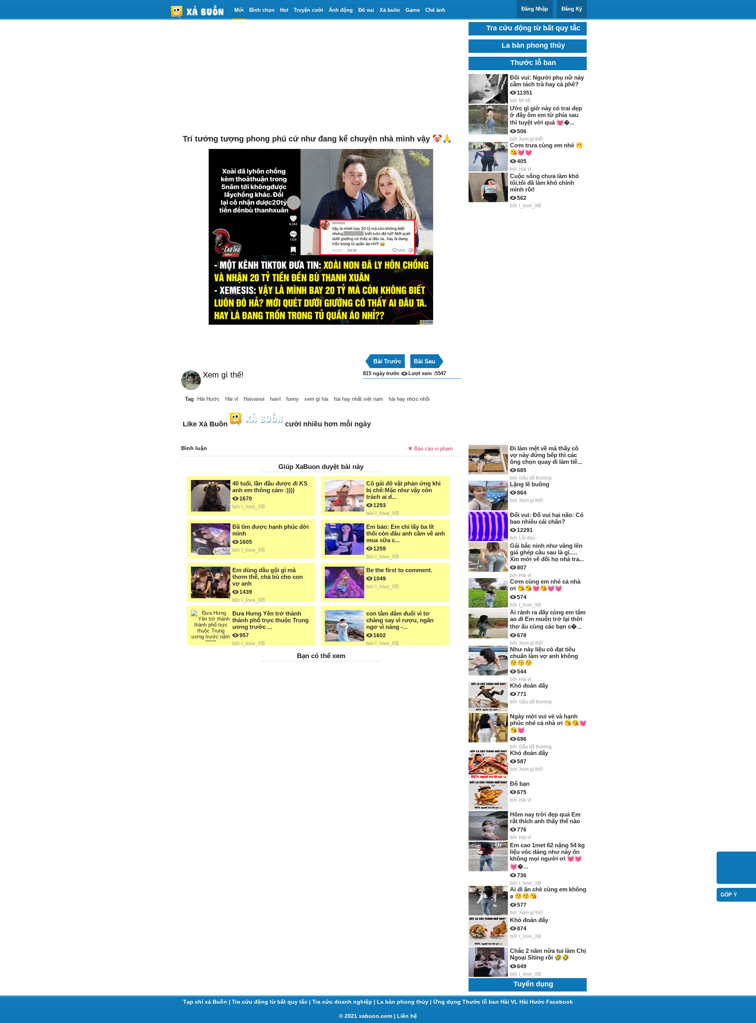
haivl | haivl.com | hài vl (200, 12)
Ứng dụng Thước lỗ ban (466, 1002)
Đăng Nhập (534, 9)
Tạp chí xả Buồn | (207, 1002)
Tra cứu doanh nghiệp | (344, 1002)
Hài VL (509, 1002)
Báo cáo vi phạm (433, 449)
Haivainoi (254, 399)
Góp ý (729, 895)
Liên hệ (407, 1016)
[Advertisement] (321, 77)
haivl (275, 399)
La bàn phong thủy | (405, 1002)
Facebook (559, 1002)
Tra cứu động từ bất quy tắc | (272, 1002)
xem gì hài (316, 399)
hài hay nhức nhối (409, 399)
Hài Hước (208, 399)
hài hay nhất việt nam (358, 399)
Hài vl (231, 399)
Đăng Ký (571, 9)
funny (292, 399)
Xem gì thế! (223, 374)
